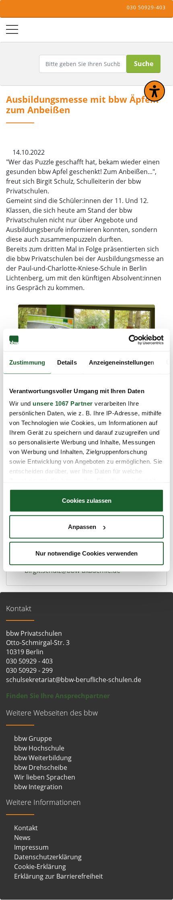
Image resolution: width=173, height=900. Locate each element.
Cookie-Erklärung (40, 866)
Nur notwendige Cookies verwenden (86, 553)
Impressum (31, 847)
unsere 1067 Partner (63, 403)
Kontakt (26, 827)
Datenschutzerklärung (48, 856)
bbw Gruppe (33, 738)
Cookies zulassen (86, 500)
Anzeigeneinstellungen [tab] (121, 362)
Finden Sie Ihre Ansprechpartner (58, 695)
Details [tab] (67, 362)
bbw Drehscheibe (40, 767)
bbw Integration (38, 786)
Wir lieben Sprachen (44, 777)
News (22, 837)
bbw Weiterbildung (43, 757)
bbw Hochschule (39, 748)
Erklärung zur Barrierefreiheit (58, 876)
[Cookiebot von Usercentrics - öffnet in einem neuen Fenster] (128, 340)
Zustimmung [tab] (27, 362)
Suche (143, 63)
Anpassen (82, 526)
